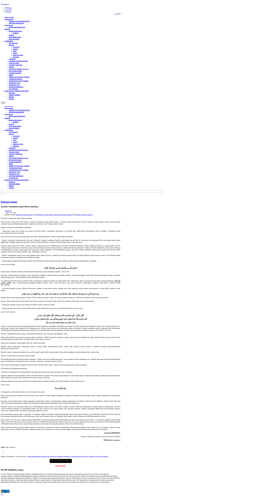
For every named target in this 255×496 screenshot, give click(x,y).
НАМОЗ (15, 138)
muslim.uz (8, 211)
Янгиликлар (9, 108)
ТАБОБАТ (12, 148)
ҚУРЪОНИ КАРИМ (15, 160)
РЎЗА (14, 140)
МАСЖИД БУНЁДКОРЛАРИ (18, 150)
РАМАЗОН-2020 (14, 172)
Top (2, 494)
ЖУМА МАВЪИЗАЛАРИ (17, 116)
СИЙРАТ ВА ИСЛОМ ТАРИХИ (19, 166)
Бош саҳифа (9, 106)
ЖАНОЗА (16, 146)
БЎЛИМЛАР (9, 130)
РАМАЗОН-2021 (14, 174)
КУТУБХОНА (13, 132)
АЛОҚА (11, 156)
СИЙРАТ (16, 122)
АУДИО (11, 124)
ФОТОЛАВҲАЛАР (15, 126)
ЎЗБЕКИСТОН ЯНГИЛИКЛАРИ (19, 110)
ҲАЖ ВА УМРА (18, 144)
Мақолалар (9, 114)
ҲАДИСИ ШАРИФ (15, 162)
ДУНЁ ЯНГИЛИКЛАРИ (16, 112)
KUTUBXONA (13, 178)
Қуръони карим (9, 201)
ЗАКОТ (15, 142)
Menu (3, 102)
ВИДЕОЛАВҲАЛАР (15, 120)
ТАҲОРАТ (16, 136)
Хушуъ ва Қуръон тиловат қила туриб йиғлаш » (93, 456)
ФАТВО (11, 134)
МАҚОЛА (12, 182)
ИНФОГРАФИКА (14, 184)
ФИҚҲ (11, 164)
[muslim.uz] (5, 4)
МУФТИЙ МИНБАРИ (16, 176)
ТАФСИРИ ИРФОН (15, 168)
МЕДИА (7, 118)
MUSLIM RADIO (14, 128)
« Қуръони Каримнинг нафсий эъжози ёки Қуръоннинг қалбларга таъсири (51, 456)
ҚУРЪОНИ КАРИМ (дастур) (18, 158)
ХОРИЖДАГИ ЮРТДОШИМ (18, 170)
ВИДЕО (11, 186)
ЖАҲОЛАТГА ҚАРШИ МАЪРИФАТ (17, 180)
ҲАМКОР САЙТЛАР (16, 154)
